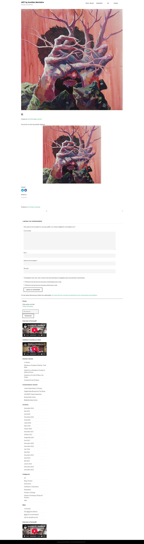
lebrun (26, 388)
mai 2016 (27, 452)
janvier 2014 (28, 464)
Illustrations (27, 489)
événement (27, 484)
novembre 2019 (29, 408)
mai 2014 (27, 461)
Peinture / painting (34, 207)
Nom (25, 252)
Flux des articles (30, 511)
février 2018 (28, 428)
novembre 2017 (29, 431)
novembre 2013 (29, 469)
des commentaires (31, 514)
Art (28, 207)
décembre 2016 (29, 443)
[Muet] (42, 335)
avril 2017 (27, 440)
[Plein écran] (44, 335)
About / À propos (37, 388)
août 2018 (27, 420)
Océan (34, 397)
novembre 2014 (29, 455)
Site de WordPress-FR (31, 517)
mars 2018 (27, 426)
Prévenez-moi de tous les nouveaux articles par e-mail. (41, 285)
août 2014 (27, 458)
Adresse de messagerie (31, 260)
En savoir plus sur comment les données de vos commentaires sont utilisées (74, 295)
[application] (34, 330)
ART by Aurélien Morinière (32, 2)
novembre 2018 (29, 417)
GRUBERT (27, 394)
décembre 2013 (29, 466)
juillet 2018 (27, 423)
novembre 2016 (29, 446)
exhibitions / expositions (31, 486)
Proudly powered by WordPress (63, 541)
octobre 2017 (28, 434)
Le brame (27, 362)
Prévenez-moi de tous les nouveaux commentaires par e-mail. (43, 282)
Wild (25, 500)
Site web (26, 268)
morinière (39, 119)
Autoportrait (38, 394)
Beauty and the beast (38, 391)
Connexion (27, 508)
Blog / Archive (28, 481)
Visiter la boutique (27, 306)
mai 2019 (27, 411)
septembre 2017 (29, 437)
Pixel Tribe (83, 541)
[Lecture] (25, 335)
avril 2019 (27, 414)
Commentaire (27, 230)
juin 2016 (27, 449)
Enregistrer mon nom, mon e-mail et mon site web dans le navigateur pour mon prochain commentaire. (55, 278)
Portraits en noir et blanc (31, 380)
